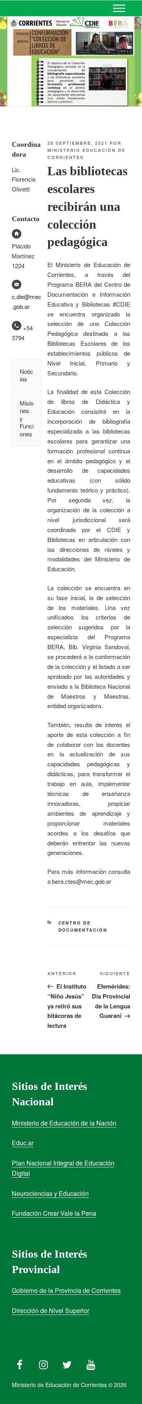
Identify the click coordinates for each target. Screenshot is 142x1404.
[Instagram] (43, 1363)
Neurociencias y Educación (50, 1193)
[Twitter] (67, 1363)
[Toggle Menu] (119, 8)
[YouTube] (91, 1363)
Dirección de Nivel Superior (50, 1310)
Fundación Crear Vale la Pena (54, 1213)
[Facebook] (20, 1363)
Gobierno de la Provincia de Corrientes (66, 1290)
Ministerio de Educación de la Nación (64, 1122)
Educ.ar (23, 1142)
